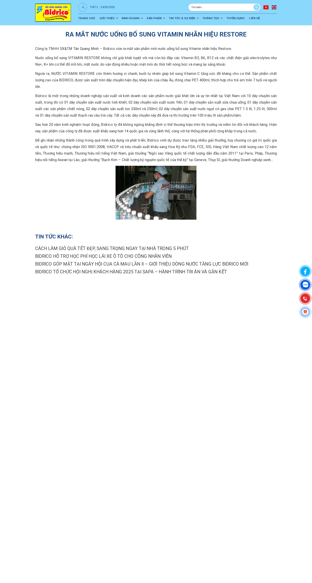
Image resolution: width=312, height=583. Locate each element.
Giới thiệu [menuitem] (107, 18)
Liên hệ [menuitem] (259, 18)
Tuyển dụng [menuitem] (239, 18)
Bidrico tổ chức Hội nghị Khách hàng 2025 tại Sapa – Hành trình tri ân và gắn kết (131, 271)
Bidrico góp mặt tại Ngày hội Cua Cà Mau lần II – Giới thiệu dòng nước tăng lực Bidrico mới (141, 264)
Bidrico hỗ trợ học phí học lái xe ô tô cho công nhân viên (103, 256)
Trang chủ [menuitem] (87, 18)
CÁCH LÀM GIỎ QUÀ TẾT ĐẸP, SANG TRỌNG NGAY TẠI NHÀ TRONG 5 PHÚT (112, 248)
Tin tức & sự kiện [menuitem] (184, 18)
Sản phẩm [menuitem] (156, 18)
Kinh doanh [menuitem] (132, 18)
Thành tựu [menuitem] (214, 18)
